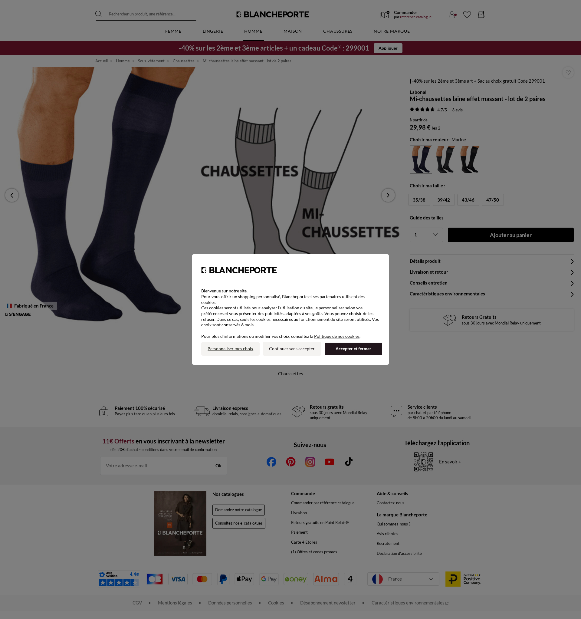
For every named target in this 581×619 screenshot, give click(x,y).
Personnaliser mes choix (230, 348)
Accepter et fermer (353, 348)
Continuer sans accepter (292, 348)
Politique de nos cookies (336, 336)
